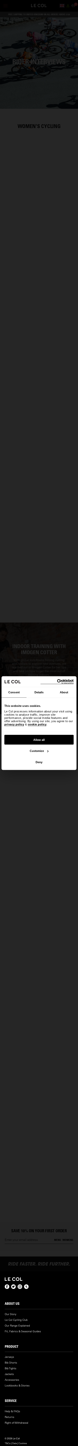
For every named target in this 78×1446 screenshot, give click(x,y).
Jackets (9, 1374)
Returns (9, 1417)
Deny (39, 762)
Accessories (12, 1379)
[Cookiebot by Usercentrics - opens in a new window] (57, 681)
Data (14, 1443)
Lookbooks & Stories (17, 1385)
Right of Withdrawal (16, 1422)
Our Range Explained (17, 1325)
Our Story (10, 1314)
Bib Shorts (11, 1362)
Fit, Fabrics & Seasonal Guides (23, 1331)
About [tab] (64, 692)
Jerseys (9, 1357)
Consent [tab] (14, 692)
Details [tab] (39, 692)
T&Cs (7, 1443)
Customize (37, 750)
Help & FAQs (12, 1411)
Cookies (23, 1443)
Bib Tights (10, 1368)
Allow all (39, 739)
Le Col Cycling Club (16, 1320)
